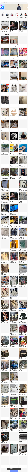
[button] (8, 29)
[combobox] (14, 2)
